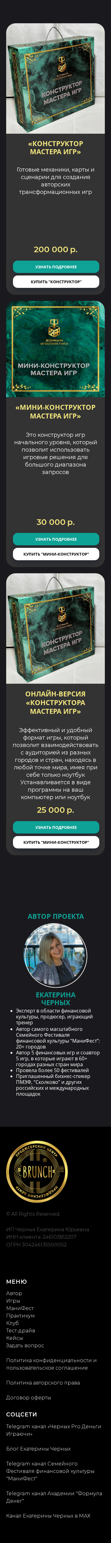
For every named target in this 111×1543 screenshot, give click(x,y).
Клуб (12, 1323)
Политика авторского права (43, 1383)
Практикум (20, 1316)
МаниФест (20, 1308)
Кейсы (14, 1338)
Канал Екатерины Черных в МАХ (48, 1516)
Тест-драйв (20, 1331)
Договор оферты (28, 1398)
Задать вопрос (25, 1345)
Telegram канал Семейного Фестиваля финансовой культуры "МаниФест (50, 1471)
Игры (13, 1301)
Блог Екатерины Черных (38, 1449)
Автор (14, 1293)
